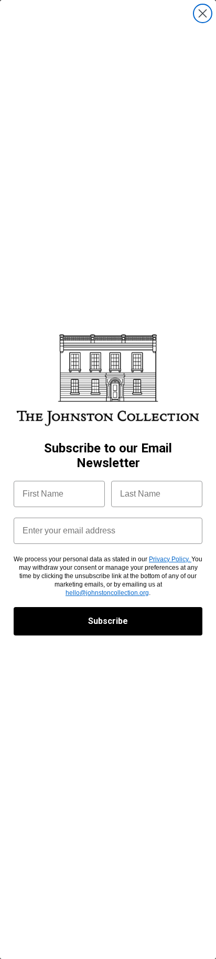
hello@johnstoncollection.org (107, 593)
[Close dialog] (202, 13)
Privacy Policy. (170, 559)
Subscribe (108, 621)
